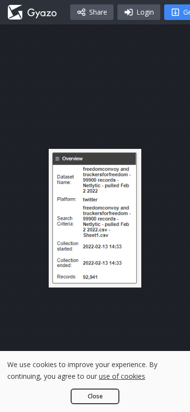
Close (95, 396)
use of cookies (122, 376)
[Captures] (32, 12)
